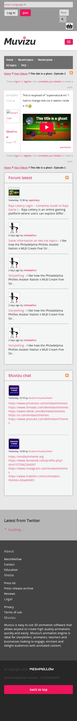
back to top (38, 689)
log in (17, 81)
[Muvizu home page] (20, 40)
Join (25, 13)
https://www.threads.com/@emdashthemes (38, 407)
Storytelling (16, 275)
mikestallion (30, 235)
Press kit (10, 583)
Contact (9, 564)
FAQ (23, 65)
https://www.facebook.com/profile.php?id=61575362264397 (35, 462)
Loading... (15, 529)
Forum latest (20, 177)
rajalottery (34, 200)
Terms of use (13, 612)
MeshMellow (13, 559)
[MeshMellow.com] (41, 669)
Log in (11, 13)
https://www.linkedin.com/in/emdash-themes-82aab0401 (34, 478)
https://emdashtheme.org (26, 456)
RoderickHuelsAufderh (41, 398)
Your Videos (21, 73)
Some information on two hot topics (33, 241)
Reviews (9, 594)
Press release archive (18, 588)
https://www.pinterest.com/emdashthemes (38, 403)
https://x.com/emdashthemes (28, 415)
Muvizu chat (19, 375)
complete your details (49, 81)
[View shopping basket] (69, 25)
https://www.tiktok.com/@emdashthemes (36, 411)
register (27, 81)
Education (11, 570)
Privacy (9, 607)
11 (14, 142)
